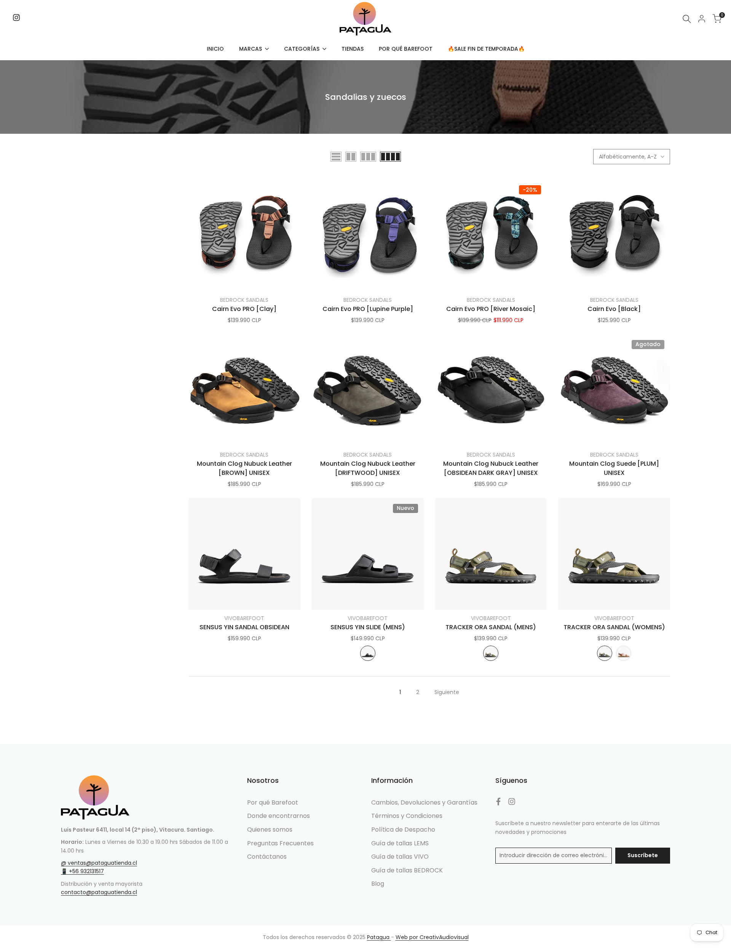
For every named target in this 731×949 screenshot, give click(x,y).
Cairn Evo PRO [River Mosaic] (490, 309)
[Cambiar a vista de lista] (336, 157)
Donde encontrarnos (278, 815)
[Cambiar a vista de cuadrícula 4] (390, 157)
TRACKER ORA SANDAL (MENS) (490, 627)
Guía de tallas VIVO (400, 856)
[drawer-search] (687, 18)
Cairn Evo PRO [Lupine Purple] (367, 309)
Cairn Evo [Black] (614, 309)
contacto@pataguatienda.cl (99, 892)
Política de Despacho (403, 829)
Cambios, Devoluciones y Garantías (424, 802)
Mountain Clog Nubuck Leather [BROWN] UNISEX (244, 468)
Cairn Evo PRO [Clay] (244, 309)
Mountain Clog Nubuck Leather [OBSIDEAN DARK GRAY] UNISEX (490, 468)
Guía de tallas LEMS (400, 843)
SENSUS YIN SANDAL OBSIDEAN (244, 627)
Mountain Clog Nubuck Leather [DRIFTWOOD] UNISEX (367, 468)
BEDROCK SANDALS (244, 300)
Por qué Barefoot (272, 802)
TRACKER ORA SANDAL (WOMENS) (614, 627)
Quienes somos (269, 829)
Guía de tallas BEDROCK (407, 870)
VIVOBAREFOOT (244, 618)
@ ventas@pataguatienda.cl (99, 863)
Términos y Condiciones (406, 815)
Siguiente (446, 692)
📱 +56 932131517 (82, 871)
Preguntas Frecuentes (280, 843)
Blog (377, 883)
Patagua (379, 937)
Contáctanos (267, 856)
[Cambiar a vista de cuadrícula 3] (368, 157)
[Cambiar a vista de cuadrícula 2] (350, 157)
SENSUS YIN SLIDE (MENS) (367, 627)
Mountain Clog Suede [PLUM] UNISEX (614, 468)
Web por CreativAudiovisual (432, 937)
